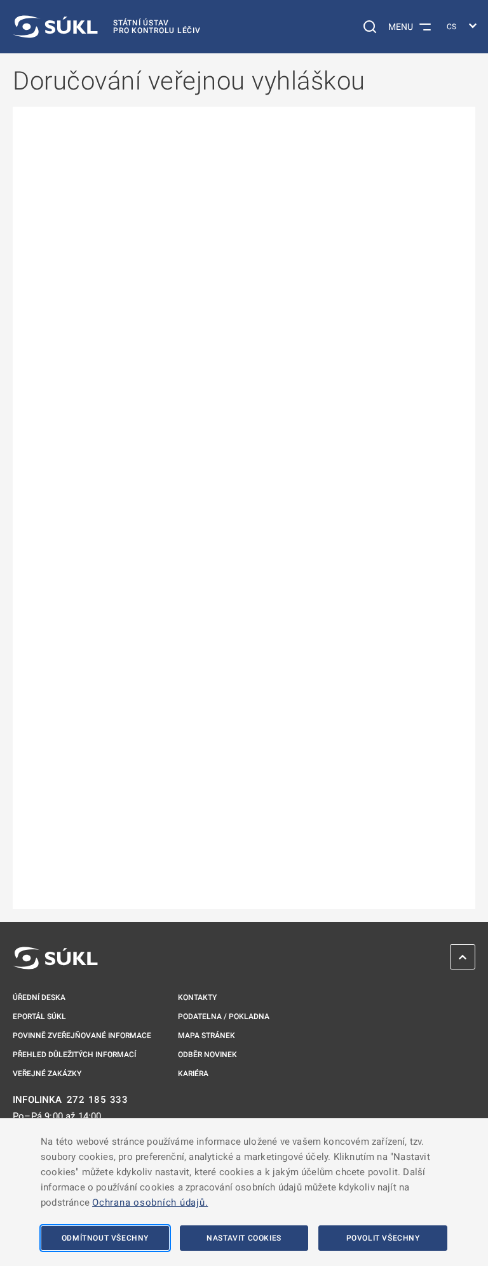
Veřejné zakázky (47, 1073)
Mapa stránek (206, 1035)
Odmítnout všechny (105, 1238)
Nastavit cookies (244, 1238)
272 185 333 (97, 1100)
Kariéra (193, 1073)
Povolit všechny (383, 1238)
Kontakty (197, 997)
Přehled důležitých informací (74, 1054)
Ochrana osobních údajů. (150, 1202)
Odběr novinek (207, 1054)
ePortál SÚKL (39, 1016)
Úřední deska (39, 997)
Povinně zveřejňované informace (82, 1035)
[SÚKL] (55, 958)
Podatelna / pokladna (223, 1016)
